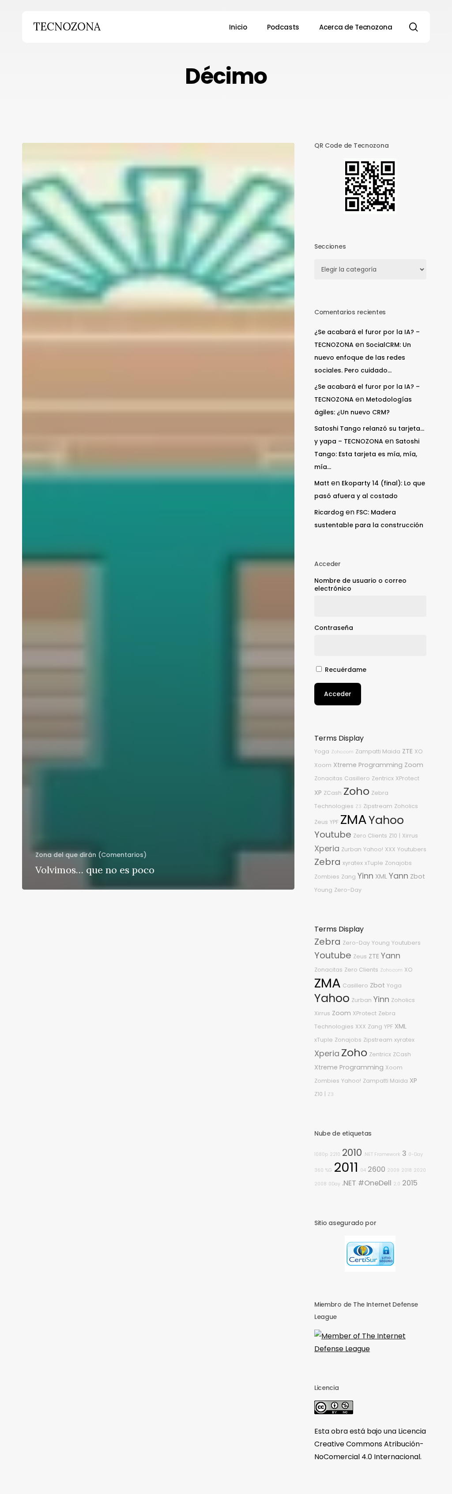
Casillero (357, 778)
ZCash (333, 793)
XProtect (407, 778)
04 (363, 1170)
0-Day (415, 1154)
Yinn (365, 875)
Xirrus (410, 835)
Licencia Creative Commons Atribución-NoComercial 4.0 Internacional (370, 1444)
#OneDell (375, 1183)
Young (323, 890)
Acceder (337, 693)
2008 (320, 1184)
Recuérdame (345, 669)
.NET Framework (382, 1154)
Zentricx (383, 778)
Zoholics (406, 806)
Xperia (326, 848)
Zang (348, 876)
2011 (346, 1167)
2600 (376, 1169)
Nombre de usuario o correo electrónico (360, 584)
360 (319, 1170)
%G (328, 1170)
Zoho (356, 791)
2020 (420, 1170)
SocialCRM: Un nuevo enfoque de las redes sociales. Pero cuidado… (362, 357)
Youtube (332, 834)
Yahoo (386, 820)
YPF (334, 822)
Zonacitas (328, 778)
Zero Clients (370, 835)
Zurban (351, 849)
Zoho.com (342, 752)
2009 (393, 1170)
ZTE (407, 751)
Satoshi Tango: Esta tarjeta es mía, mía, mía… (366, 454)
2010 (352, 1152)
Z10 (393, 835)
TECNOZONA (67, 27)
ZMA (353, 819)
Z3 (358, 806)
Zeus (321, 822)
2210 (335, 1154)
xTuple (374, 863)
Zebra (327, 862)
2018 (406, 1170)
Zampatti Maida (377, 751)
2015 (410, 1183)
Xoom (322, 765)
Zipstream (377, 806)
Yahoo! (373, 849)
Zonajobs (398, 863)
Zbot (417, 876)
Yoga (321, 751)
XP (318, 792)
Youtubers (411, 849)
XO (418, 751)
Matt (321, 483)
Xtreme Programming (368, 764)
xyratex (353, 863)
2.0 (396, 1184)
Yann (398, 875)
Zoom (413, 764)
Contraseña (333, 628)
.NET (349, 1183)
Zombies (326, 876)
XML (381, 876)
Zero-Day (348, 890)
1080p (321, 1154)
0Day (334, 1184)
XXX (390, 849)
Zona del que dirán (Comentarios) (91, 855)
